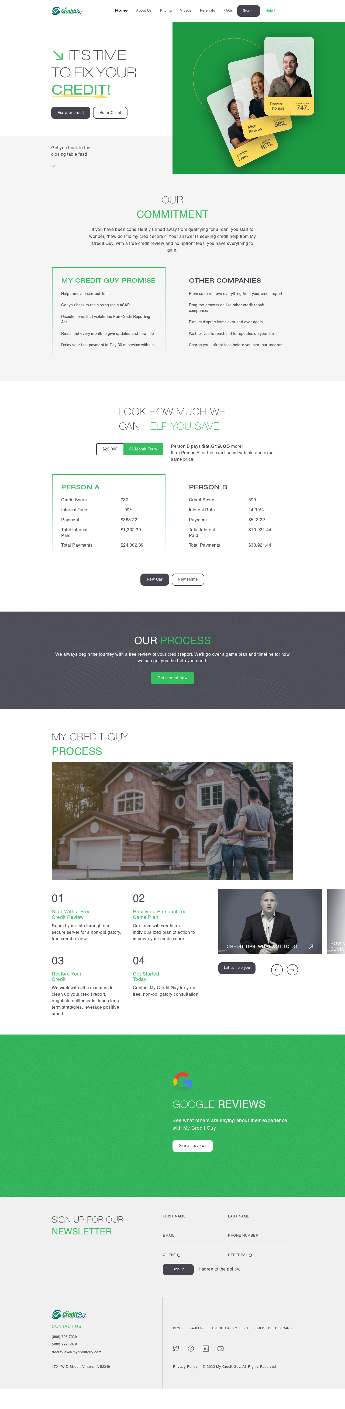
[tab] (154, 580)
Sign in (249, 10)
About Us (144, 10)
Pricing (166, 10)
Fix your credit (71, 113)
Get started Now (173, 678)
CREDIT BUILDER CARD (274, 1328)
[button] (277, 974)
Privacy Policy (185, 1367)
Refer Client (110, 113)
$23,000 (110, 449)
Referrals (207, 10)
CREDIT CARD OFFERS (230, 1328)
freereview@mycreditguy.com (76, 1352)
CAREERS (197, 1328)
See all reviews (193, 1146)
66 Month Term (143, 449)
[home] (67, 11)
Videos (186, 10)
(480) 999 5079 (64, 1344)
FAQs (228, 10)
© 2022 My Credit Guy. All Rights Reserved (239, 1367)
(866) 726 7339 (64, 1337)
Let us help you (237, 968)
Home (121, 10)
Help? (270, 11)
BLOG (177, 1328)
